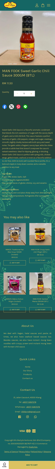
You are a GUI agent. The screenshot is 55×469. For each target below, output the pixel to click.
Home (27, 367)
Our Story (27, 370)
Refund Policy (36, 452)
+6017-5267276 (29, 402)
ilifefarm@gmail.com (30, 411)
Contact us (27, 378)
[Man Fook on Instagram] (27, 418)
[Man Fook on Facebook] (20, 418)
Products (27, 374)
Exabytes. (33, 447)
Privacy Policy (24, 452)
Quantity (5, 92)
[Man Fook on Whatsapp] (35, 418)
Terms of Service (11, 452)
